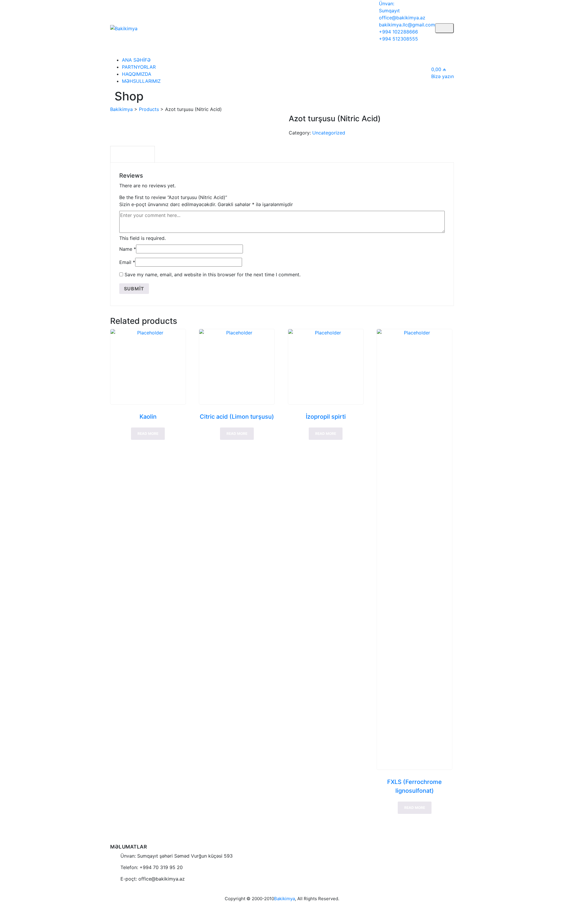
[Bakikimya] (123, 28)
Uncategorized (328, 133)
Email (127, 262)
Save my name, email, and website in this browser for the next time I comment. (213, 274)
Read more (147, 433)
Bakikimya (284, 898)
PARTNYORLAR (139, 67)
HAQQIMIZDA (136, 74)
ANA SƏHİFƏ (136, 60)
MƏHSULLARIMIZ (141, 81)
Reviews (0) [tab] (132, 154)
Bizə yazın (442, 76)
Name (127, 249)
